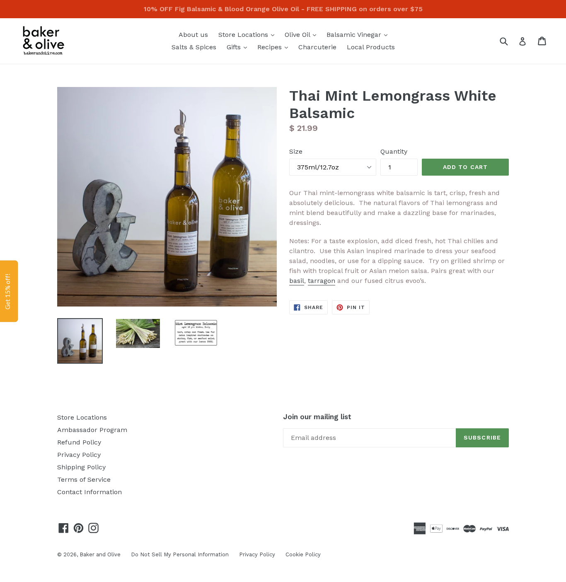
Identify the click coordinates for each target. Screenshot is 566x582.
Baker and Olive (100, 554)
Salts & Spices (194, 47)
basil (296, 281)
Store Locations (248, 34)
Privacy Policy (79, 455)
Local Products (371, 47)
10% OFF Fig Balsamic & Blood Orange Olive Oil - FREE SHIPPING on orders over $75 (283, 9)
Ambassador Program (92, 430)
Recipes (274, 47)
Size (295, 151)
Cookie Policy (303, 554)
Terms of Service (84, 479)
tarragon (321, 281)
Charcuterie (317, 47)
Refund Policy (79, 442)
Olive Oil (302, 34)
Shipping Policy (81, 467)
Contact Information (89, 492)
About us (193, 35)
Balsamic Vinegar (359, 34)
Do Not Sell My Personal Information (180, 554)
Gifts (239, 47)
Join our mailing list (317, 417)
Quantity (393, 151)
